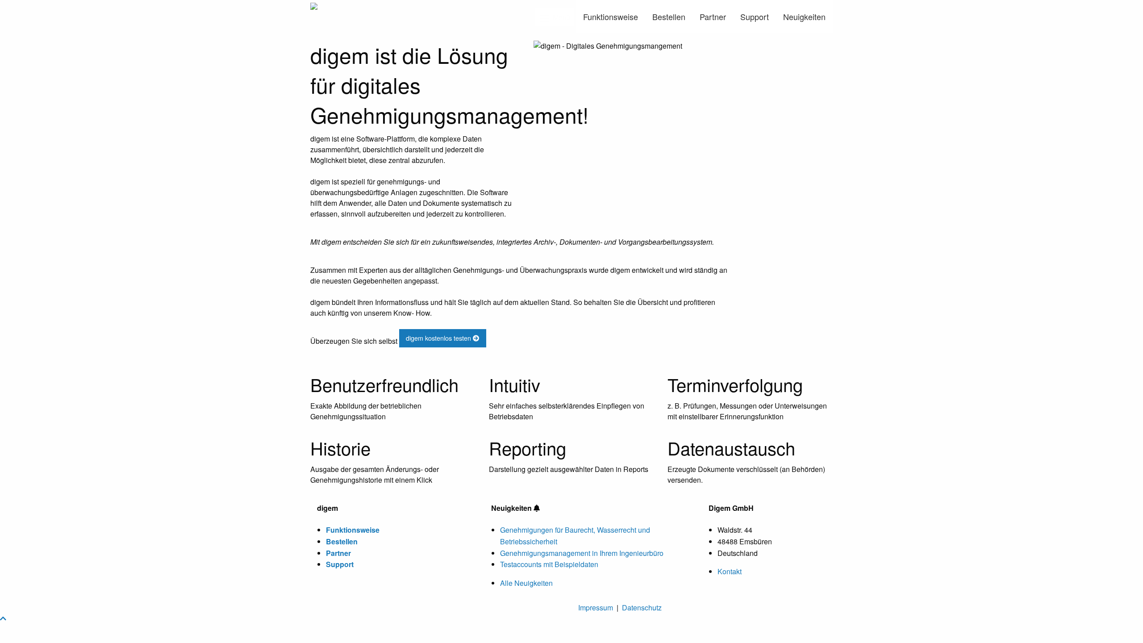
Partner (713, 16)
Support (754, 16)
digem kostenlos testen (439, 337)
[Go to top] (3, 618)
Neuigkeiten (804, 16)
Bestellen (668, 16)
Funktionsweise (610, 16)
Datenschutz (642, 607)
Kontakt (730, 571)
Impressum (595, 607)
